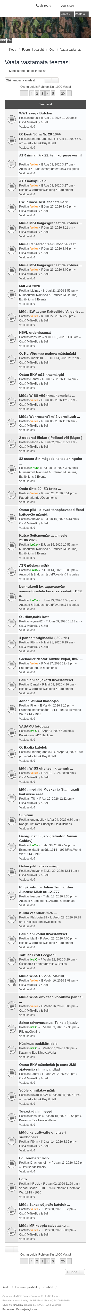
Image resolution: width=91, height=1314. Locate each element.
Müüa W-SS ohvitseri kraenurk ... (46, 768)
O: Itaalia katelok (33, 747)
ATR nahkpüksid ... (34, 181)
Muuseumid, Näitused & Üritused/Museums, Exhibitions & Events (48, 297)
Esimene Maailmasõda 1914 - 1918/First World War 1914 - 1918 (50, 712)
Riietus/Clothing (29, 1031)
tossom (35, 896)
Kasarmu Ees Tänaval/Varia (37, 1052)
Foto (23, 1179)
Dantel (34, 379)
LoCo (34, 544)
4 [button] (48, 93)
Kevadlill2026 (39, 1095)
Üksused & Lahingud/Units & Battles (43, 964)
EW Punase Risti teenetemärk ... (45, 202)
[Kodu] (45, 27)
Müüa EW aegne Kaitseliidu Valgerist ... (51, 311)
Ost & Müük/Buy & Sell (34, 122)
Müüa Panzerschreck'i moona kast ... (49, 244)
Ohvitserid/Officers (34, 1167)
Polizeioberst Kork (34, 1158)
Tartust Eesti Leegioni (37, 955)
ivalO (33, 731)
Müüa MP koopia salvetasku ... (44, 1225)
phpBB (16, 1296)
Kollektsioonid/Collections (36, 735)
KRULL (35, 1183)
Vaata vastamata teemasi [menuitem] (67, 14)
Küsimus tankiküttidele (38, 1044)
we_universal (16, 1304)
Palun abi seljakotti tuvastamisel (46, 680)
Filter (33, 705)
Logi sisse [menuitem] (67, 5)
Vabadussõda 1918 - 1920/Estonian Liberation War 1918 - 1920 (50, 1190)
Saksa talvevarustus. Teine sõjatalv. (48, 1023)
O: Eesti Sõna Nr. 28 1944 (40, 134)
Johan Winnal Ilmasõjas (39, 701)
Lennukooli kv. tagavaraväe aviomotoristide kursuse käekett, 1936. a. (51, 591)
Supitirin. (26, 815)
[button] (24, 93)
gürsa (34, 118)
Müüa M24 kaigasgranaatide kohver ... (50, 223)
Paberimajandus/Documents (38, 497)
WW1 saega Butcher (35, 113)
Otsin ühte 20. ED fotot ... (40, 489)
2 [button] (37, 93)
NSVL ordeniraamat (35, 332)
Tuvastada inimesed (35, 1111)
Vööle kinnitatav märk (37, 1090)
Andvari (35, 519)
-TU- (33, 798)
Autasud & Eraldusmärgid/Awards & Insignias (49, 169)
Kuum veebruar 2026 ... (38, 913)
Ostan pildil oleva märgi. (39, 866)
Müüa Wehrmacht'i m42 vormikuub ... (49, 417)
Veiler (34, 164)
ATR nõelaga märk (34, 565)
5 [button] (53, 93)
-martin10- (37, 358)
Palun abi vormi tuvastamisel (43, 934)
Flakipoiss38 (38, 917)
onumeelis (37, 819)
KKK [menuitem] (3, 40)
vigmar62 (36, 621)
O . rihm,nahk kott (34, 617)
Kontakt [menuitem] (48, 1287)
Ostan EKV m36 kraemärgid (41, 374)
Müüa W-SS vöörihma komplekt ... (47, 396)
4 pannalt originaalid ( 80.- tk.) (44, 638)
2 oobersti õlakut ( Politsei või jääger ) (50, 438)
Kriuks (35, 468)
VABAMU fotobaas (34, 726)
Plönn (34, 442)
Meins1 (35, 290)
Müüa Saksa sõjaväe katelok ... (44, 1204)
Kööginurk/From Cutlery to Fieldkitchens (45, 824)
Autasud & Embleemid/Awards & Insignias (46, 901)
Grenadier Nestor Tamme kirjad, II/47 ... (51, 659)
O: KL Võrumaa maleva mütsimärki (47, 353)
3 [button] (42, 93)
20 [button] (63, 93)
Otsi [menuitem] (9, 40)
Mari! (33, 938)
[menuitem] (8, 1309)
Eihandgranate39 (41, 139)
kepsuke (35, 337)
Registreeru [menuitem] (43, 5)
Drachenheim (39, 1162)
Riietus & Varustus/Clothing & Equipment (46, 190)
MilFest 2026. (30, 286)
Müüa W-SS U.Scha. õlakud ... (43, 976)
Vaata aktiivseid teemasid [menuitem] (82, 14)
